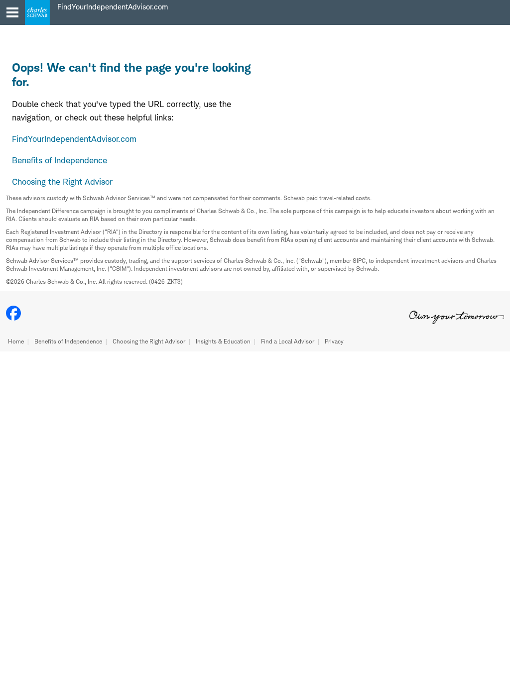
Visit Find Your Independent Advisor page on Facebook (13, 313)
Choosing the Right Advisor (149, 341)
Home (16, 341)
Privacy (334, 341)
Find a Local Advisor (287, 341)
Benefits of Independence (68, 341)
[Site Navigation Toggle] (12, 12)
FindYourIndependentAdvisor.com (74, 139)
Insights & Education (223, 341)
